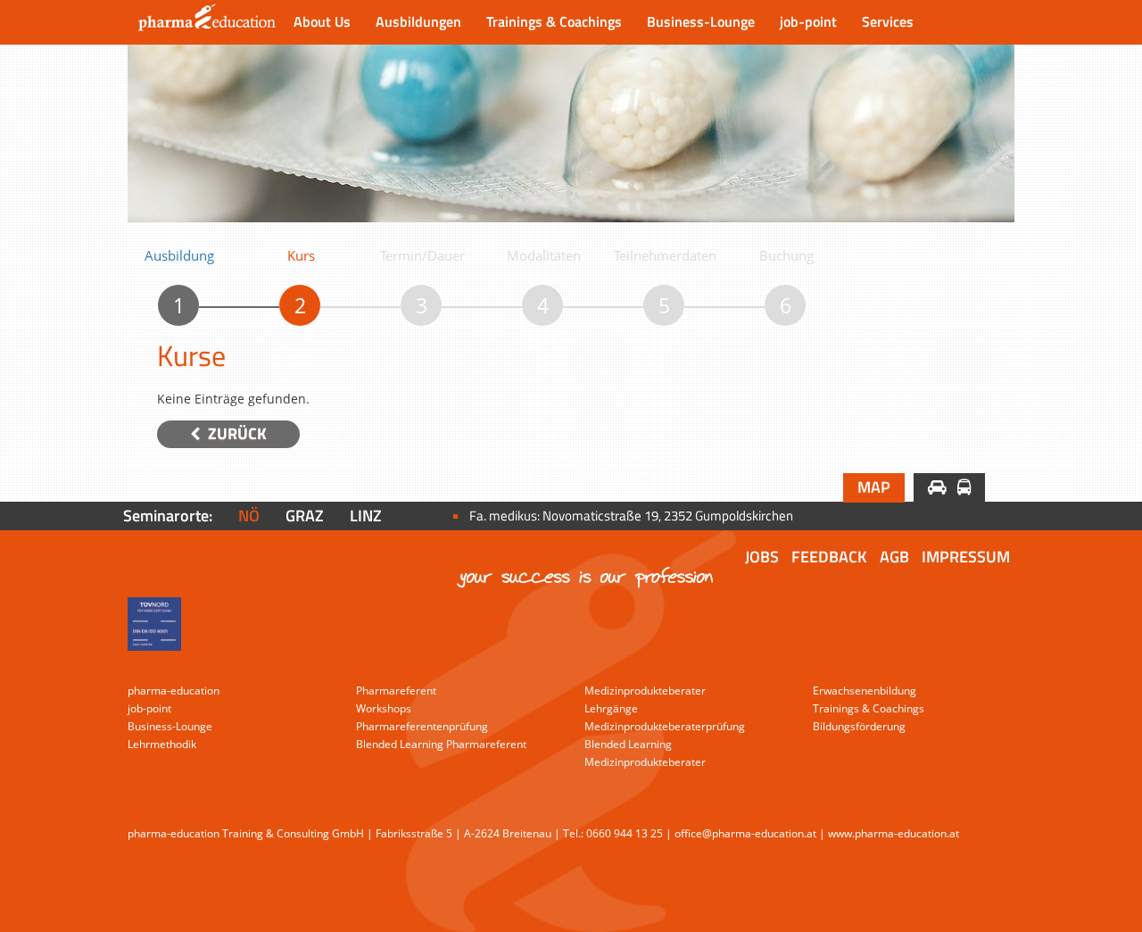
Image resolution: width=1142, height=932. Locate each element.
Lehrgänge (611, 708)
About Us (322, 21)
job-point (808, 21)
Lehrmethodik (162, 744)
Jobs (762, 557)
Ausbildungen (418, 21)
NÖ (249, 515)
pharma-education (173, 690)
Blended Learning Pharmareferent (441, 744)
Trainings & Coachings (554, 21)
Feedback (829, 557)
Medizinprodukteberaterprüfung (664, 726)
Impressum (966, 557)
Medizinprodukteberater (645, 690)
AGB (894, 557)
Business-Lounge (701, 21)
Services (888, 21)
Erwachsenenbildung (864, 690)
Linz (366, 515)
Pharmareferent (396, 690)
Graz (305, 515)
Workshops (383, 708)
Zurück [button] (235, 433)
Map (873, 487)
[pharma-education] (204, 22)
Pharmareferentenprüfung (422, 726)
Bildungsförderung (859, 726)
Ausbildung (179, 255)
